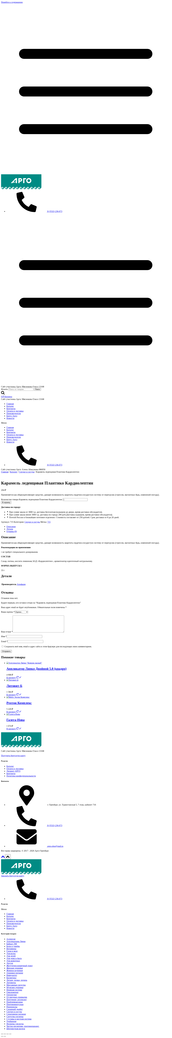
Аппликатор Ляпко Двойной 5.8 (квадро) (36, 668)
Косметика (11, 978)
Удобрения (11, 1021)
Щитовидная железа (15, 1028)
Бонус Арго (11, 416)
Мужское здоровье (14, 987)
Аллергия (10, 939)
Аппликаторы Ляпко (16, 941)
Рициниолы (11, 1007)
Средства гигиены (14, 1016)
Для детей (11, 956)
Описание (11, 526)
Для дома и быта (14, 958)
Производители (13, 413)
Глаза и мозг (12, 951)
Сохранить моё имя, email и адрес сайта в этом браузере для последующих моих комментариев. (48, 646)
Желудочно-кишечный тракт (19, 965)
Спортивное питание (16, 1014)
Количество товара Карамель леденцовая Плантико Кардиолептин (31, 499)
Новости (10, 418)
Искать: (4, 389)
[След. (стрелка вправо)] (5, 1036)
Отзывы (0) (11, 531)
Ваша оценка (8, 612)
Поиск (37, 389)
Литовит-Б (14, 686)
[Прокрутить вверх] (3, 857)
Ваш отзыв (7, 632)
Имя (4, 636)
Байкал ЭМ (11, 944)
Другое (9, 963)
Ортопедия (11, 995)
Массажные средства (16, 985)
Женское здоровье (14, 968)
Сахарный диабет (14, 1009)
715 (49, 522)
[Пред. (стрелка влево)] (2, 1036)
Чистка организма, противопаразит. (22, 1026)
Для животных (13, 961)
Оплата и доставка (15, 411)
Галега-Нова (15, 720)
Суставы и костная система (18, 1019)
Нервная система (14, 990)
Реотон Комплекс (19, 703)
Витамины (11, 949)
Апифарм (21, 584)
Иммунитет (11, 975)
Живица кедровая (14, 970)
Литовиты (11, 982)
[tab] (88, 526)
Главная (10, 404)
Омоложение (12, 992)
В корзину (6, 502)
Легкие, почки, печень (16, 980)
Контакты (10, 408)
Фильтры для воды (15, 1024)
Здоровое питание (14, 973)
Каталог (10, 406)
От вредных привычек (16, 997)
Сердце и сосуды (32, 522)
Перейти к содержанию (12, 2)
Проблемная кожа (14, 1002)
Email (4, 641)
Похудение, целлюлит (16, 999)
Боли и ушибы (13, 946)
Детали (9, 529)
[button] (86, 423)
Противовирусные (15, 1004)
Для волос (11, 953)
